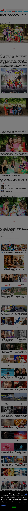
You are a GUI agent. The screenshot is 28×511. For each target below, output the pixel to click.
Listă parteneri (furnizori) (3, 505)
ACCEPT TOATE (14, 507)
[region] (14, 501)
